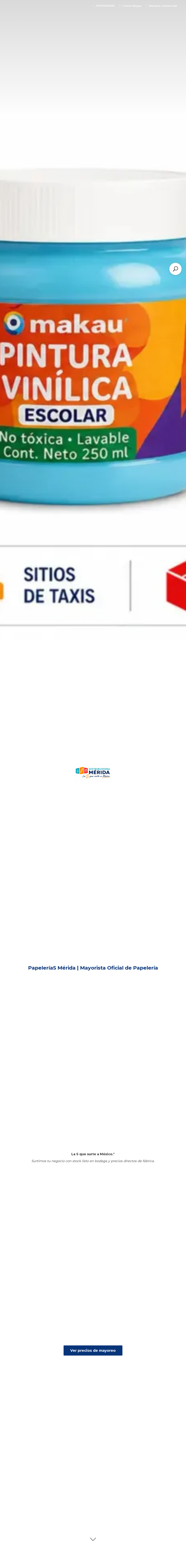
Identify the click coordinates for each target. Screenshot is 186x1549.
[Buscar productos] (175, 269)
